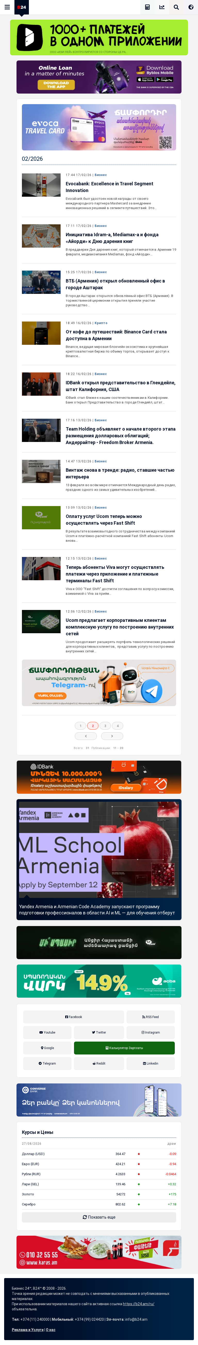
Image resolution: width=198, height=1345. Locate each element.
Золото (28, 1194)
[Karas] (99, 1252)
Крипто (101, 323)
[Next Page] (112, 736)
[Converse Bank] (99, 1100)
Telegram (49, 1063)
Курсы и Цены (37, 1132)
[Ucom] (99, 942)
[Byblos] (99, 77)
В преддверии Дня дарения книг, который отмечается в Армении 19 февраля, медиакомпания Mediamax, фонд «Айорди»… (121, 252)
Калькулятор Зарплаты (124, 1053)
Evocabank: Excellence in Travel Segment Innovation (109, 187)
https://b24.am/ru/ (138, 1304)
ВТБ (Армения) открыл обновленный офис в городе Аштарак (115, 284)
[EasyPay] (99, 37)
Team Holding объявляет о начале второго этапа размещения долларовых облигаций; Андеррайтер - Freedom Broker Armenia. (121, 435)
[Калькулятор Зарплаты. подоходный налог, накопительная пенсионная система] (147, 8)
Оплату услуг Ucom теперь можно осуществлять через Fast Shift (104, 520)
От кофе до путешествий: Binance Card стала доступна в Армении (116, 335)
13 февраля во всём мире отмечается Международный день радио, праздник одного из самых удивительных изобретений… (121, 487)
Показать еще (101, 1217)
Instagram (152, 1032)
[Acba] (99, 981)
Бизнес (101, 175)
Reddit (100, 1063)
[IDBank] (99, 777)
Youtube (49, 1032)
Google (48, 1048)
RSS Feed (152, 1017)
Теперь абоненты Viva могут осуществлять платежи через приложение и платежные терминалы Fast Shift (115, 573)
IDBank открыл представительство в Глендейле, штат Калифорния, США (121, 386)
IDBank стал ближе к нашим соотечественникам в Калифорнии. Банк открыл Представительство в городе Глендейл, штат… (117, 400)
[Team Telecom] (99, 127)
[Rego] (99, 683)
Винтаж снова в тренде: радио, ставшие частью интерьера (120, 473)
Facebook (75, 1017)
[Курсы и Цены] (162, 8)
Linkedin (152, 1063)
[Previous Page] (86, 736)
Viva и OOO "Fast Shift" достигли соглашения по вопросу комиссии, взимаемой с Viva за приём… (120, 591)
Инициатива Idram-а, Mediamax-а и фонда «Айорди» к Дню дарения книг (112, 238)
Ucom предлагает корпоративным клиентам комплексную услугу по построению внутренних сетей (120, 626)
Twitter (100, 1032)
